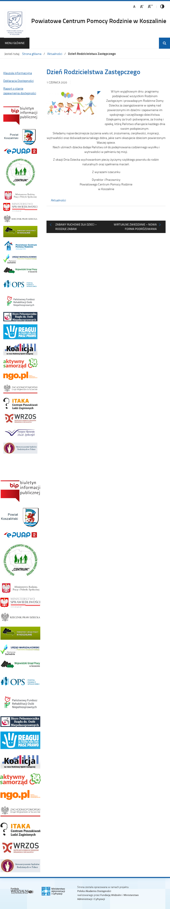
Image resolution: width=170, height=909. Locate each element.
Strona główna (31, 54)
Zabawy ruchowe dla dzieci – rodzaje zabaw (76, 226)
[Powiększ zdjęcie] (71, 107)
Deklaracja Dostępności (18, 81)
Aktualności (54, 54)
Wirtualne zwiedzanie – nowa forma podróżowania (135, 226)
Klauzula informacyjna (17, 73)
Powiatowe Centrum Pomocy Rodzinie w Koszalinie (98, 20)
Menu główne (15, 43)
